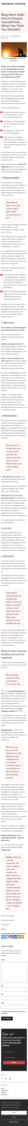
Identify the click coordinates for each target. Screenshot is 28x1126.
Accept (14, 1112)
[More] (22, 937)
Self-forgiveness (6, 730)
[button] (2, 4)
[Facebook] (3, 937)
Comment (3, 959)
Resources (4, 1094)
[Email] (18, 937)
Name (2, 985)
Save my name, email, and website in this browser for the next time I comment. (13, 1012)
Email (2, 994)
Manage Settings (14, 1122)
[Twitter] (7, 937)
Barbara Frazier (14, 4)
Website (2, 1003)
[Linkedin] (14, 937)
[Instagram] (10, 937)
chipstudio (13, 58)
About (3, 1088)
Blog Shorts (4, 38)
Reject (14, 1117)
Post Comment (7, 1018)
